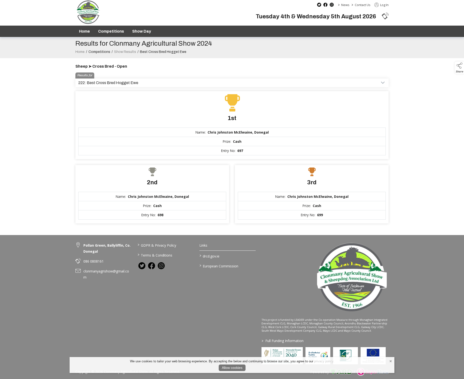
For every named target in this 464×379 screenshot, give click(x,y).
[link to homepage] (88, 12)
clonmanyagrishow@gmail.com (106, 274)
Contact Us (362, 5)
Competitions (111, 31)
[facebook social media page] (325, 5)
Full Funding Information (283, 340)
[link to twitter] (141, 265)
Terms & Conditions (155, 254)
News (345, 5)
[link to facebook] (151, 265)
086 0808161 (93, 261)
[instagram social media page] (332, 5)
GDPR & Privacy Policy (157, 245)
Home (84, 31)
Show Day (141, 31)
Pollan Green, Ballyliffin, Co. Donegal (106, 248)
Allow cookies (232, 368)
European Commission (219, 265)
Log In (384, 5)
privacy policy (323, 361)
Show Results (125, 52)
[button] (385, 15)
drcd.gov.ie (209, 255)
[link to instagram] (161, 265)
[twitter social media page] (319, 5)
